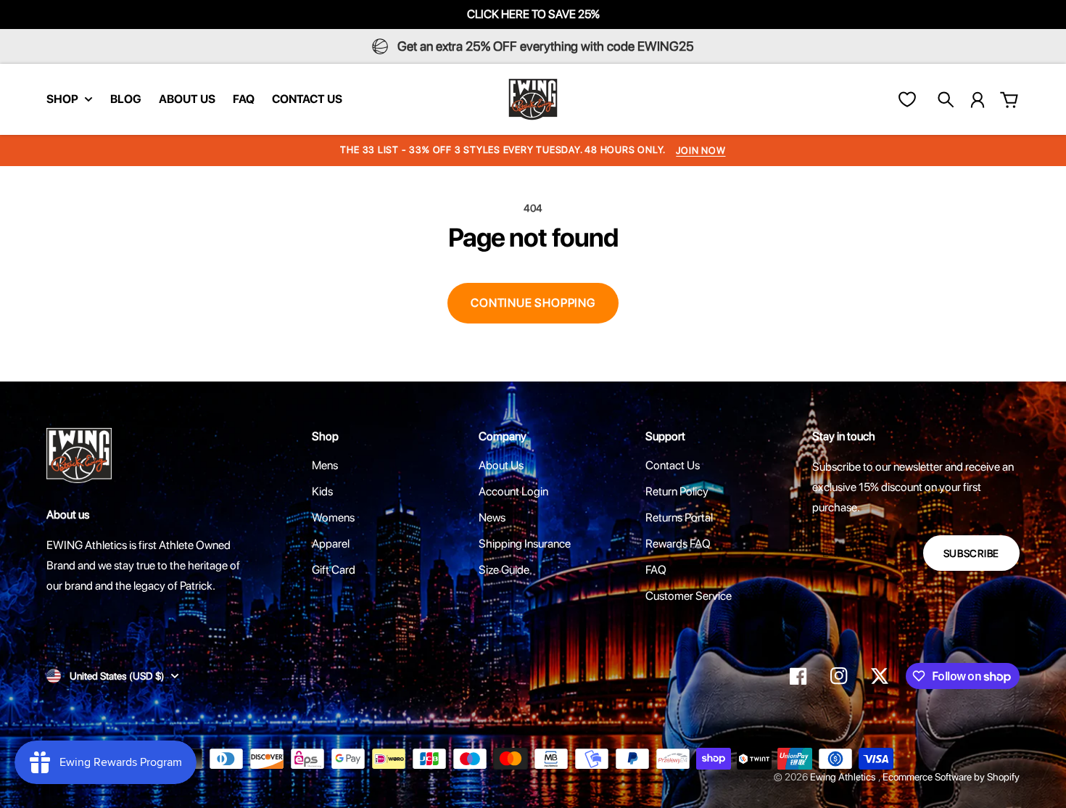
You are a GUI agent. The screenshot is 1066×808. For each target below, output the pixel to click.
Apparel (331, 544)
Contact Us (672, 465)
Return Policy (676, 491)
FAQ (655, 570)
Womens (333, 517)
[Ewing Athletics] (533, 99)
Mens (325, 465)
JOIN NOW (700, 150)
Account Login (513, 491)
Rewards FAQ (678, 544)
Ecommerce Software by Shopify (951, 777)
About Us (501, 465)
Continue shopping (533, 303)
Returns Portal (679, 517)
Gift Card (333, 570)
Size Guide (504, 570)
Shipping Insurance (525, 544)
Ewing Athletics (844, 777)
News (492, 517)
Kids (322, 491)
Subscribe (971, 553)
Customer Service (688, 596)
